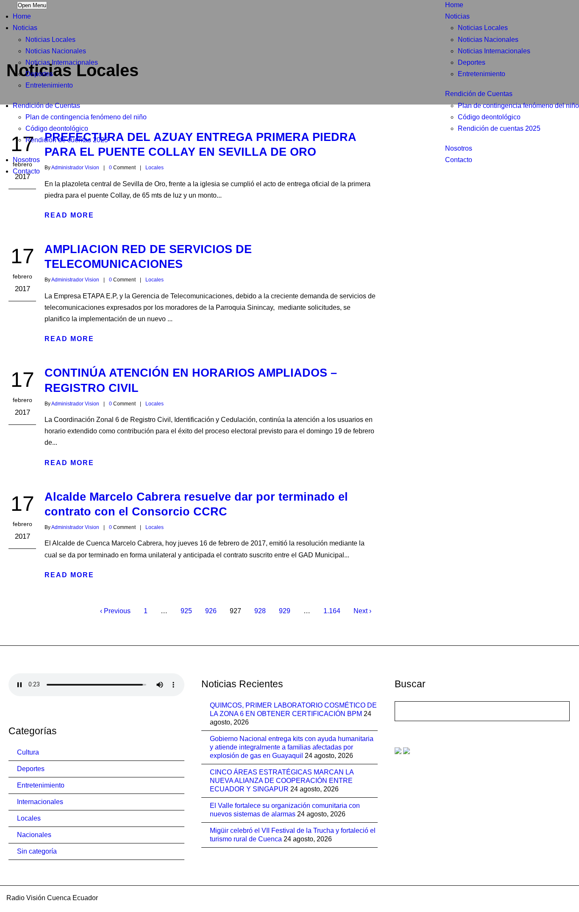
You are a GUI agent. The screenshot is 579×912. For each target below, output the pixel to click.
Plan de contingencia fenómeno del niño (518, 105)
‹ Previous (115, 610)
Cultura (28, 752)
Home (454, 4)
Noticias (457, 16)
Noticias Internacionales (494, 51)
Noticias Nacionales (488, 39)
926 (211, 610)
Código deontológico (489, 117)
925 (186, 610)
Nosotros (458, 148)
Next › (362, 610)
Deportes (471, 62)
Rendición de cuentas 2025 (499, 128)
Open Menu (32, 5)
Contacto (458, 159)
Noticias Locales (483, 27)
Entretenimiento (481, 73)
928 (260, 610)
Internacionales (40, 801)
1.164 (331, 610)
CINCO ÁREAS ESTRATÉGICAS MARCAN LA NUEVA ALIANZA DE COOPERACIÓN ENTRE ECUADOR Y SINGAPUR (282, 781)
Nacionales (34, 834)
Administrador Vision (75, 280)
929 (284, 610)
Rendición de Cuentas (478, 93)
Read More (69, 215)
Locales (154, 280)
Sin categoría (37, 851)
